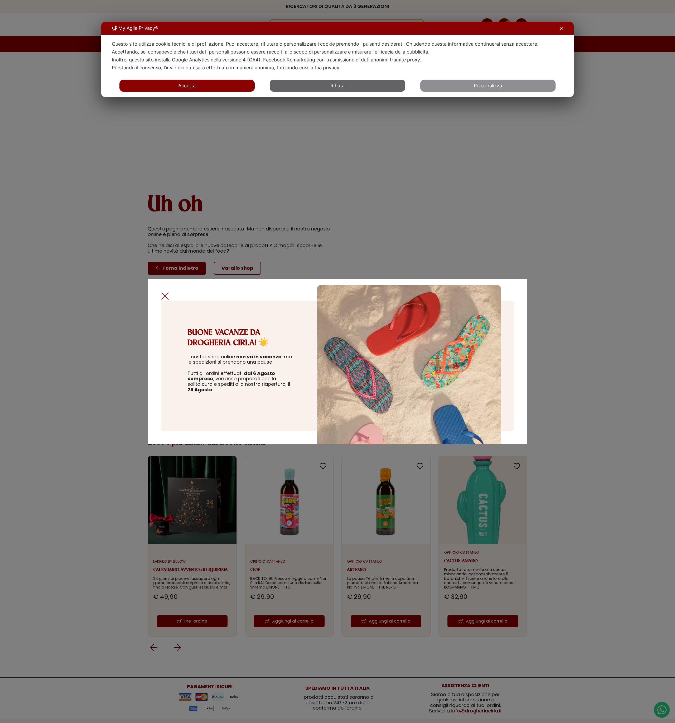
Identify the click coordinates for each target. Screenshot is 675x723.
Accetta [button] (187, 85)
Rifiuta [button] (337, 85)
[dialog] (337, 59)
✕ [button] (561, 28)
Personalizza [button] (488, 85)
